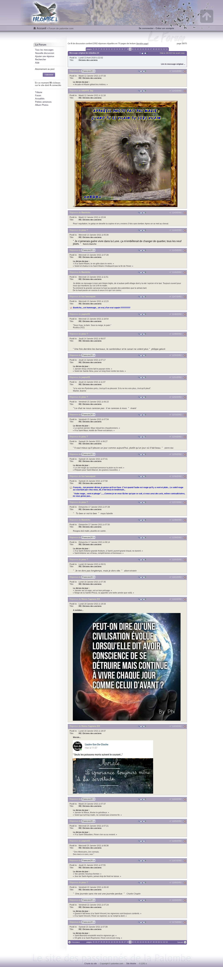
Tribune (38, 92)
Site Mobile (131, 963)
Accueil (41, 28)
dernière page (142, 44)
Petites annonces (43, 102)
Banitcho (85, 212)
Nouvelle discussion (44, 53)
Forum (38, 95)
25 (94, 49)
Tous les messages (44, 50)
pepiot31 (85, 314)
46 (148, 49)
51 (161, 49)
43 (141, 49)
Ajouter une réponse (44, 56)
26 (96, 49)
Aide (37, 62)
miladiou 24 (93, 53)
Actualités (40, 98)
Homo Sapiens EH (90, 599)
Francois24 (87, 71)
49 (156, 49)
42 (138, 49)
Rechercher (40, 59)
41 (135, 49)
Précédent (76, 942)
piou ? (84, 230)
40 (133, 49)
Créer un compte (165, 28)
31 (109, 49)
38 (127, 49)
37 (125, 49)
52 (164, 49)
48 (154, 49)
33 (114, 49)
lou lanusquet (88, 296)
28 (101, 49)
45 (146, 49)
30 (107, 49)
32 (112, 49)
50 (159, 49)
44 (143, 49)
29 (104, 49)
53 (167, 49)
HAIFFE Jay (87, 90)
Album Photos (41, 105)
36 (122, 49)
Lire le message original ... (173, 64)
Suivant (180, 942)
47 (151, 49)
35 (120, 49)
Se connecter (146, 28)
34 (117, 49)
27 (99, 49)
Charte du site (90, 963)
